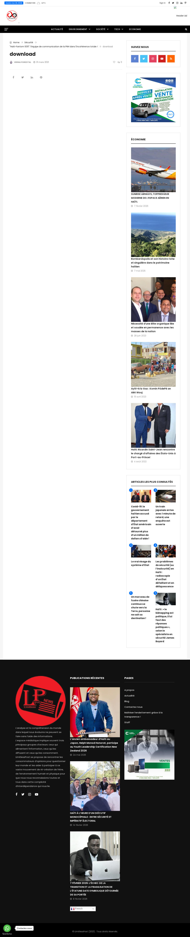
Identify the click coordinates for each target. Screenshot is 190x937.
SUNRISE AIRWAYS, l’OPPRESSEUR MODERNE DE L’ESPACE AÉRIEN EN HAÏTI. (150, 197)
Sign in (163, 3)
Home (16, 42)
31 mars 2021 (42, 62)
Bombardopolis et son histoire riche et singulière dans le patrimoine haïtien (153, 262)
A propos (129, 690)
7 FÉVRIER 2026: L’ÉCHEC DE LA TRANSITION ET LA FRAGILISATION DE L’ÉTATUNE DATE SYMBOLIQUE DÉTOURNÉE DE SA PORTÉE (94, 888)
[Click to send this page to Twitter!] (22, 77)
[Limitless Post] (11, 15)
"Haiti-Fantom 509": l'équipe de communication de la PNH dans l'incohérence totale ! (54, 46)
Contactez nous (133, 706)
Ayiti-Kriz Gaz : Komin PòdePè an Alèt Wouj (151, 390)
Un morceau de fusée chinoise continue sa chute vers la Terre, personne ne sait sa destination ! (140, 607)
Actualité (57, 29)
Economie (135, 29)
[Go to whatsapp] (7, 928)
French (79, 908)
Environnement (78, 29)
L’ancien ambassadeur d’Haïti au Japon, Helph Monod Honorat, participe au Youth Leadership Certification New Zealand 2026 (94, 744)
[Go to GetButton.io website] (7, 934)
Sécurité (28, 42)
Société (100, 29)
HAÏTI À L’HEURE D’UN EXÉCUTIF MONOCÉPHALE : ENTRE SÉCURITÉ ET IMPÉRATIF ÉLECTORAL (90, 817)
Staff (127, 722)
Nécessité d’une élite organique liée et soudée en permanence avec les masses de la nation (152, 327)
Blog (126, 701)
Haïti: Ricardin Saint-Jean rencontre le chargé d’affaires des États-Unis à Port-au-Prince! (153, 453)
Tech (117, 29)
